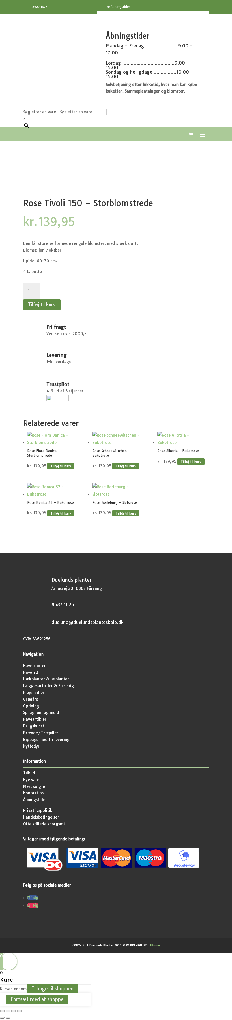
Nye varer (32, 779)
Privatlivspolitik (37, 810)
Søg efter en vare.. (41, 112)
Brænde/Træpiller (40, 732)
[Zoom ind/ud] (2, 1011)
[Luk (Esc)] (19, 1011)
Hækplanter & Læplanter (46, 679)
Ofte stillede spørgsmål (45, 823)
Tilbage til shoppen (52, 989)
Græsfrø (30, 699)
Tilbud (29, 772)
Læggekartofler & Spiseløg (48, 685)
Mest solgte (34, 786)
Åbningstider (35, 799)
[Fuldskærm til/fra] (8, 1011)
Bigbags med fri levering (46, 739)
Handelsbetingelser (41, 817)
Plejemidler (33, 692)
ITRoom (154, 945)
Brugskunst (33, 726)
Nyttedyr (31, 746)
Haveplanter (34, 665)
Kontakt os (33, 792)
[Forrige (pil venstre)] (2, 1018)
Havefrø (30, 672)
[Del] (13, 1011)
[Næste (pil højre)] (8, 1018)
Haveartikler (34, 719)
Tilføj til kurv (42, 304)
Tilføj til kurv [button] (61, 466)
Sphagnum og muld (41, 712)
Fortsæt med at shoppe (36, 1000)
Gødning (31, 706)
